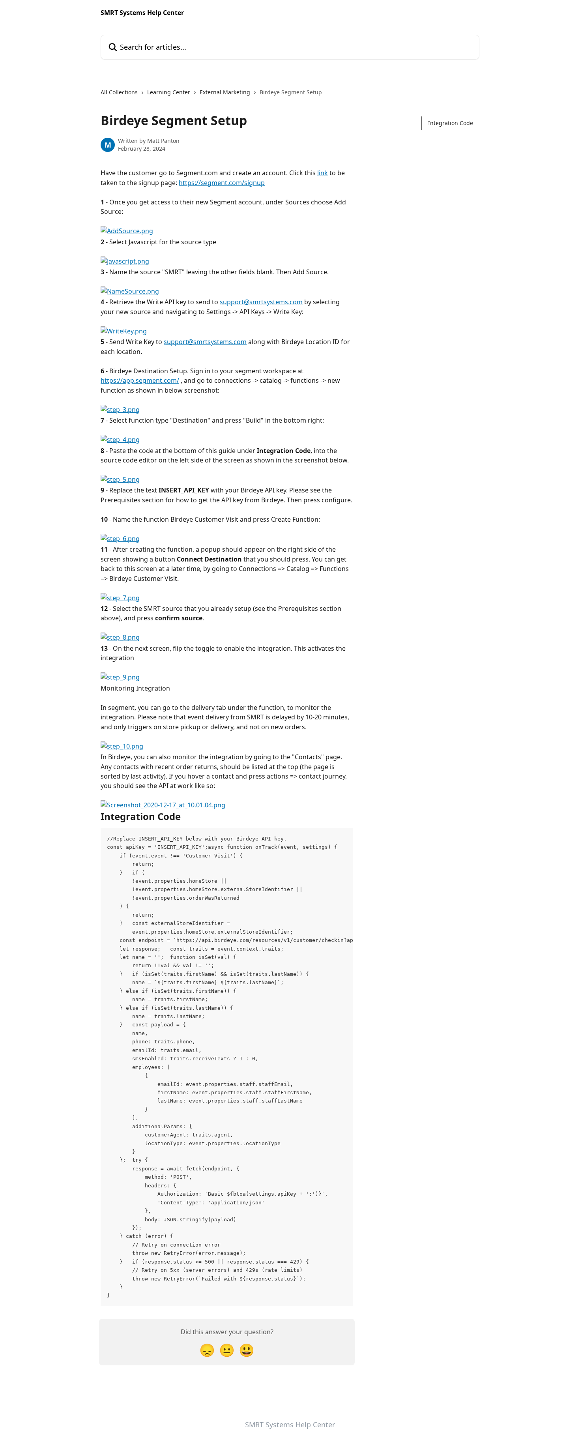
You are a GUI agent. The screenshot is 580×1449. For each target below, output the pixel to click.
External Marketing (225, 92)
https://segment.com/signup (222, 182)
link (322, 172)
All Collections (119, 92)
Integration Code (450, 123)
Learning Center (168, 92)
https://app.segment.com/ (140, 380)
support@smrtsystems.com (261, 302)
